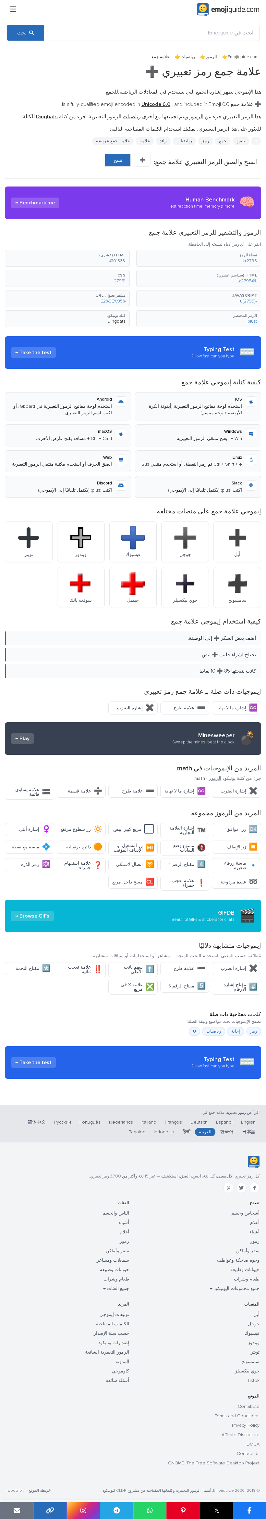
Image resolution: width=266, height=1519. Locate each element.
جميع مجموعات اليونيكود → (235, 1288)
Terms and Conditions (237, 1416)
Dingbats (116, 321)
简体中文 (37, 1122)
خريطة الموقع (40, 1490)
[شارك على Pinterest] (183, 1510)
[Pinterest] (228, 1188)
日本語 (249, 1132)
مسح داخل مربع (133, 882)
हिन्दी (186, 1132)
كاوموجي (120, 1371)
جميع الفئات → (116, 1288)
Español (224, 1122)
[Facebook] (254, 1188)
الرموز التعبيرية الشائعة (107, 1352)
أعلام (255, 1222)
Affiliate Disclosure (241, 1434)
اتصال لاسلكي (135, 864)
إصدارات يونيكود (113, 1342)
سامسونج (250, 1361)
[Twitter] (241, 1188)
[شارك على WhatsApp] (150, 1510)
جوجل (254, 1324)
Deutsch (199, 1122)
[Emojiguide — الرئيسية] (254, 1161)
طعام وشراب (247, 1279)
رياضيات (187, 56)
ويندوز (254, 1342)
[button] (198, 258)
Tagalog (137, 1132)
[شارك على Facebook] (249, 1510)
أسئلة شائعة (117, 1380)
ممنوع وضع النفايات (189, 848)
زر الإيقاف (242, 847)
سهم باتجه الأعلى (138, 969)
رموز (255, 1241)
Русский (62, 1122)
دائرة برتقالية (84, 847)
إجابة (235, 1031)
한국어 (227, 1132)
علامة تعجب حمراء (189, 883)
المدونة (122, 1361)
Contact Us (248, 1453)
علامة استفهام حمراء (83, 865)
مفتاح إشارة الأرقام (241, 987)
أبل (256, 1314)
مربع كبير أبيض (133, 829)
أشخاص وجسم (245, 1213)
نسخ (118, 160)
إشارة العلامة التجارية (187, 830)
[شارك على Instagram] (83, 1510)
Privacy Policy (246, 1425)
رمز (205, 141)
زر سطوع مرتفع (81, 829)
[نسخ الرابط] (50, 1510)
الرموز (211, 56)
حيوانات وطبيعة (245, 1269)
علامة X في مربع (137, 987)
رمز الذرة (36, 864)
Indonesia (164, 1132)
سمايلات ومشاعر (113, 1260)
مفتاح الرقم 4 (187, 864)
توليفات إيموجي (114, 1314)
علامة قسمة (85, 791)
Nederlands (121, 1122)
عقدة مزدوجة (239, 882)
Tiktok (254, 1380)
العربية (205, 1132)
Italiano (148, 1122)
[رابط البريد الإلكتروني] (16, 1510)
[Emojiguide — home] (228, 9)
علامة (144, 141)
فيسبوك (252, 1333)
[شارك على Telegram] (116, 1510)
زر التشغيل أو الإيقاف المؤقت (134, 848)
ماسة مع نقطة (31, 847)
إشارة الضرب (135, 707)
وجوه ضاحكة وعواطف (238, 1260)
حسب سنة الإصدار (111, 1333)
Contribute (249, 1406)
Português (90, 1122)
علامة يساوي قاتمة (33, 792)
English (248, 1122)
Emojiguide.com (243, 56)
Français (173, 1122)
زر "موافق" (241, 829)
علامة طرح (190, 707)
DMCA (253, 1444)
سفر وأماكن (248, 1251)
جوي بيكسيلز (247, 1371)
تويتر (255, 1352)
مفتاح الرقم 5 (187, 986)
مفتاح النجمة (33, 968)
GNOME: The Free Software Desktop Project (214, 1463)
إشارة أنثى (35, 829)
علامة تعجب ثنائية (85, 969)
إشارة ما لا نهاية (237, 707)
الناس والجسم (116, 1213)
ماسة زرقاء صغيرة (241, 865)
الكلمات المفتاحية (112, 1324)
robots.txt (14, 1490)
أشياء (254, 1232)
